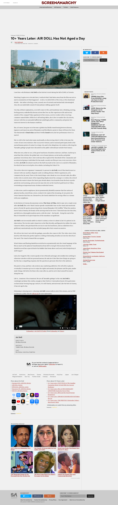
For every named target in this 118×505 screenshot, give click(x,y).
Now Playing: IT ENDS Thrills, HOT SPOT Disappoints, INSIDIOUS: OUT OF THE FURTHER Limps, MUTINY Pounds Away (99, 124)
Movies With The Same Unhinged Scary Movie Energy (101, 219)
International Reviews (46, 7)
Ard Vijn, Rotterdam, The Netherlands (93, 240)
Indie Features (74, 7)
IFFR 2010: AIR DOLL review (20, 387)
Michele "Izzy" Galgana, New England (93, 252)
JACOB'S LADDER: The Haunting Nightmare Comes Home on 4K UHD (99, 149)
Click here (52, 364)
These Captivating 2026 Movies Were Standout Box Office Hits (89, 199)
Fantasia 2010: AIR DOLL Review (21, 383)
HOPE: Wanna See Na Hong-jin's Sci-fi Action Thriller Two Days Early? (98, 110)
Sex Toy (27, 376)
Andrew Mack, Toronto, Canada (92, 236)
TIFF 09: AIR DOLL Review (19, 391)
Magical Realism (17, 376)
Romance (53, 376)
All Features (57, 7)
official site (35, 294)
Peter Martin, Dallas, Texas (90, 232)
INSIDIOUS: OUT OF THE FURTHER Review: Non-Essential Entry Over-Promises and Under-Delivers (99, 138)
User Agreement (63, 500)
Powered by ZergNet (75, 478)
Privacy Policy (52, 500)
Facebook (38, 496)
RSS (50, 496)
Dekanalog (53, 331)
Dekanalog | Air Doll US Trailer (36, 331)
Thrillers (65, 7)
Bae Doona (31, 374)
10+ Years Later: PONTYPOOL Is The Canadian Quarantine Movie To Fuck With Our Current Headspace (61, 385)
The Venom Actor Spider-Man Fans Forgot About (100, 198)
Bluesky (27, 496)
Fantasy (45, 376)
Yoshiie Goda (36, 376)
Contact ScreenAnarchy (40, 500)
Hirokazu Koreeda (48, 374)
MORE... (85, 264)
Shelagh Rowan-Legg (89, 260)
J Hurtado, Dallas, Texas (89, 244)
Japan (67, 374)
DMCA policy (42, 366)
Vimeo (62, 331)
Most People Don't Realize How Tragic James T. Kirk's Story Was (88, 220)
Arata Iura (22, 374)
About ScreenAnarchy (26, 500)
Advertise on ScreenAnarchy (77, 500)
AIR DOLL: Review (17, 385)
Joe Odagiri (74, 374)
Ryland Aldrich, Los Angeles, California (94, 256)
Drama (39, 374)
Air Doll (14, 374)
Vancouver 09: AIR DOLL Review (21, 389)
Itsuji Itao (59, 374)
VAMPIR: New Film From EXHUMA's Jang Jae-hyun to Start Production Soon (98, 99)
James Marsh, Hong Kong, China (92, 248)
